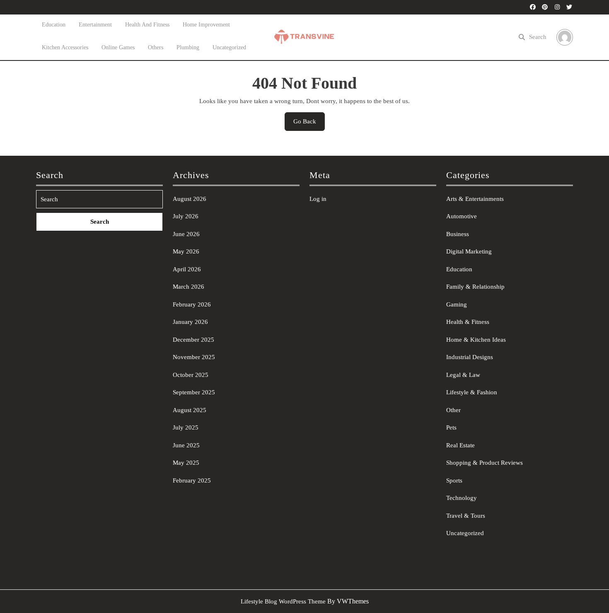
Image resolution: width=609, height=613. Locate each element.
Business (457, 234)
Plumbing (187, 47)
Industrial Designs (469, 357)
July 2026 (185, 216)
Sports (454, 480)
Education (53, 25)
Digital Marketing (469, 251)
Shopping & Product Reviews (484, 462)
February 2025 (192, 480)
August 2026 (189, 198)
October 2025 (190, 375)
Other (453, 410)
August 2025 (189, 410)
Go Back (309, 124)
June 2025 (186, 445)
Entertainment (95, 25)
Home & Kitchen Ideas (476, 339)
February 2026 (192, 304)
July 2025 (185, 427)
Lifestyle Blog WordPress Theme (283, 601)
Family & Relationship (475, 286)
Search (537, 37)
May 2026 (186, 251)
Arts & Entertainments (475, 198)
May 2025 (186, 462)
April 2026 (187, 269)
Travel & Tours (465, 515)
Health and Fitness (147, 25)
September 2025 (194, 392)
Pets (451, 427)
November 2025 (194, 357)
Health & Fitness (467, 322)
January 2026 (190, 322)
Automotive (461, 216)
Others (155, 47)
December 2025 (193, 339)
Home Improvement (206, 25)
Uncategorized (229, 47)
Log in (317, 198)
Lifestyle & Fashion (471, 392)
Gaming (456, 304)
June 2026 (186, 234)
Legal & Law (463, 375)
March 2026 (188, 286)
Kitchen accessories (65, 47)
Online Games (118, 47)
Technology (461, 498)
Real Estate (460, 445)
